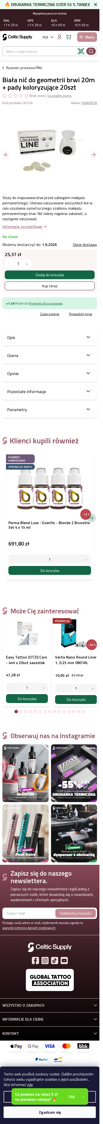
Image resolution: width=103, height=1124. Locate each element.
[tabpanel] (27, 661)
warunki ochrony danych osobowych (29, 927)
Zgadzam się (50, 1112)
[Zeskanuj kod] (81, 51)
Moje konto (59, 37)
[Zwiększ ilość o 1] (43, 687)
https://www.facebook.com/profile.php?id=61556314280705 (35, 960)
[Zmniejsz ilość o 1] (10, 687)
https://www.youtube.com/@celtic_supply (64, 960)
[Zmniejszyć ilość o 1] (9, 263)
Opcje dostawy (85, 244)
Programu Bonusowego (46, 303)
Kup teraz (50, 286)
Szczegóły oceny (59, 95)
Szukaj (91, 51)
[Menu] (87, 37)
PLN (45, 37)
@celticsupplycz (54, 960)
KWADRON (89, 102)
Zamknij (37, 314)
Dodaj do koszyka (49, 275)
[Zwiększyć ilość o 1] (27, 263)
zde (30, 1084)
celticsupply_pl (45, 960)
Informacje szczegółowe (22, 226)
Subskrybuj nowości (75, 913)
